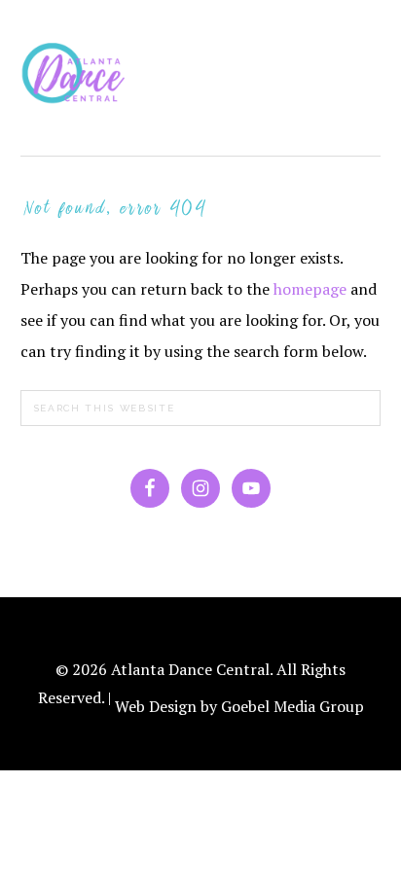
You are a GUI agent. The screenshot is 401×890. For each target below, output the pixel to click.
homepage (309, 289)
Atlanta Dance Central (78, 77)
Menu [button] (359, 41)
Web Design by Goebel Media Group (239, 706)
